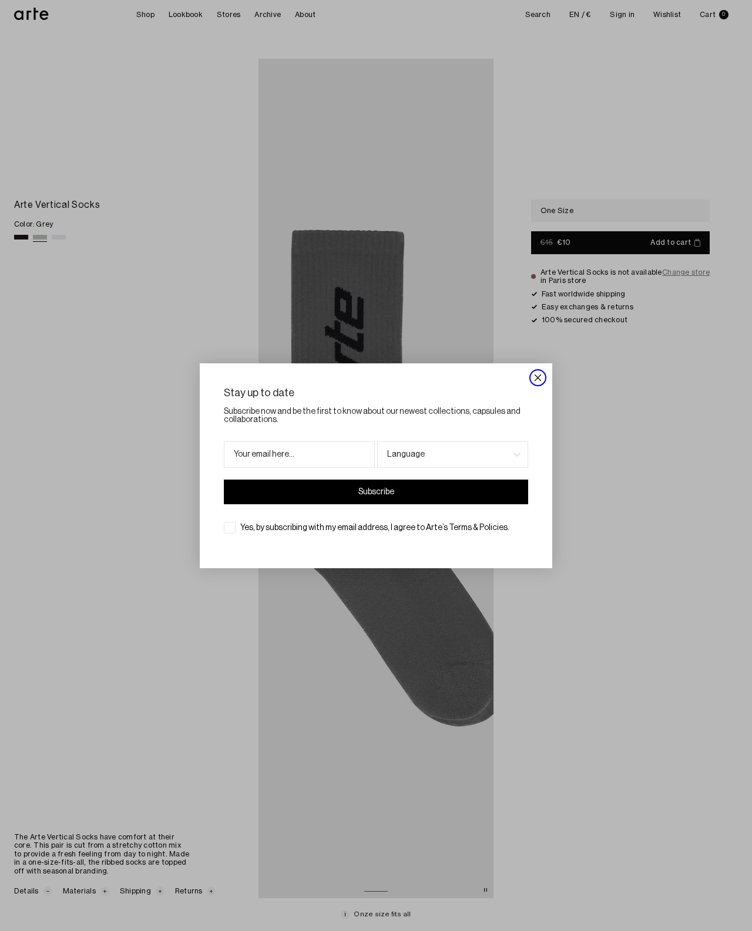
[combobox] (449, 454)
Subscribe (376, 492)
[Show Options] (517, 454)
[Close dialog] (538, 377)
